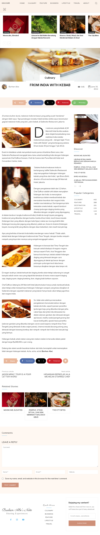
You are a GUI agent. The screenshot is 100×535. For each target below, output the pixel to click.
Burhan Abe (14, 87)
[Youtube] (23, 519)
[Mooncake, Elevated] (16, 24)
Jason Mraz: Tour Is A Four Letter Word (16, 375)
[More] (65, 361)
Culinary (6, 32)
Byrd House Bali (80, 176)
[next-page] (9, 43)
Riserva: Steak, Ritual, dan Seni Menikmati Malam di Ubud (86, 168)
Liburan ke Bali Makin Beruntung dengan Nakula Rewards (85, 161)
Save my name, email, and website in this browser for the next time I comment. (36, 478)
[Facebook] (10, 519)
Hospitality (35, 32)
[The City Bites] (59, 399)
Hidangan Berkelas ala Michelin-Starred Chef (57, 375)
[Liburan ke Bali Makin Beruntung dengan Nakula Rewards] (44, 24)
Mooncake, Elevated (11, 35)
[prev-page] (4, 43)
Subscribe (82, 523)
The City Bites (93, 35)
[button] (96, 3)
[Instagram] (17, 519)
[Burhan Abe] (5, 86)
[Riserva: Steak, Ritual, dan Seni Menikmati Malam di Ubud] (72, 24)
